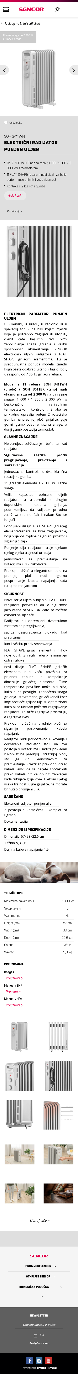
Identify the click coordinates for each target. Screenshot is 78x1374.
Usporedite (15, 122)
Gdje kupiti (15, 195)
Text (42, 1335)
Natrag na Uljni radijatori (22, 23)
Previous (4, 70)
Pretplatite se (38, 1343)
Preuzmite (13, 978)
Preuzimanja (13, 211)
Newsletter (39, 1315)
